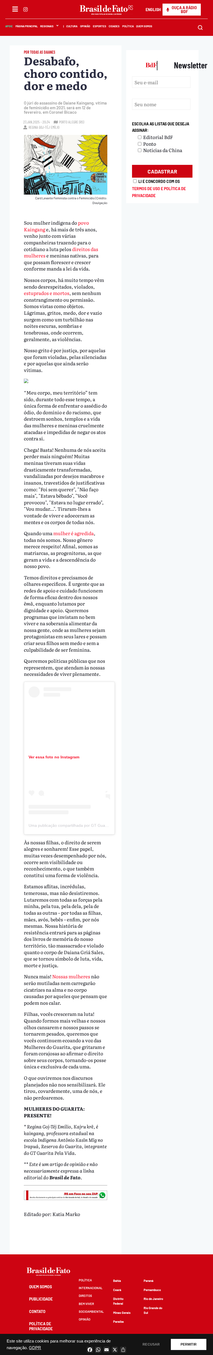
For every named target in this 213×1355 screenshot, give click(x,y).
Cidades (114, 26)
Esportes (99, 26)
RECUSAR (151, 1344)
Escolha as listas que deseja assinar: (160, 127)
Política (128, 26)
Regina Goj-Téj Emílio (44, 127)
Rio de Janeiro (153, 1299)
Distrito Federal (118, 1301)
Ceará (117, 1290)
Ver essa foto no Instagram (54, 757)
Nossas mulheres (71, 976)
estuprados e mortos (46, 292)
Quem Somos (144, 26)
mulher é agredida (73, 533)
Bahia (117, 1280)
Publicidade (41, 1299)
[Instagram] (25, 9)
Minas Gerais (122, 1312)
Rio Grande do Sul (153, 1310)
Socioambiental (91, 1311)
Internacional (90, 1288)
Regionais (47, 26)
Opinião (85, 26)
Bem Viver (86, 1304)
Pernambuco (152, 1290)
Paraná (148, 1280)
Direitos (85, 1295)
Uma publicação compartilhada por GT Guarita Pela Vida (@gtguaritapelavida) (97, 825)
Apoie (9, 26)
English (153, 9)
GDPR (35, 1348)
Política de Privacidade (41, 1326)
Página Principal (27, 26)
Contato (37, 1311)
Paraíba (118, 1321)
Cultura (72, 26)
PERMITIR (189, 1344)
